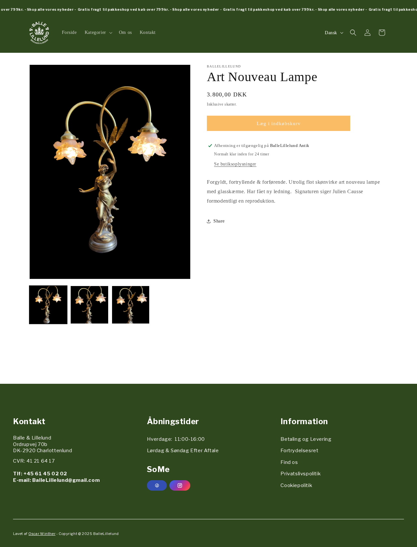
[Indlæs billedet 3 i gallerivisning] (131, 305)
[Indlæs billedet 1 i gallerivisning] (48, 305)
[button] (98, 32)
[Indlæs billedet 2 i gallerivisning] (89, 305)
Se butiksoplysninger (235, 164)
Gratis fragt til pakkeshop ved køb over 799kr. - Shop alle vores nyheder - (142, 9)
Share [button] (219, 221)
